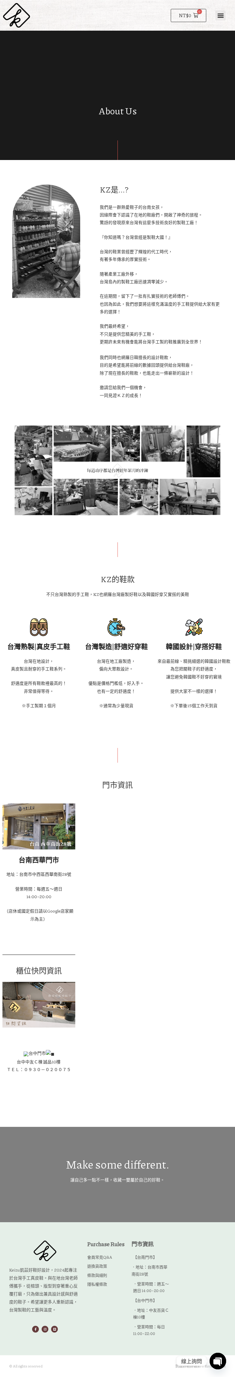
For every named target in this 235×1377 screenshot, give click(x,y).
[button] (220, 15)
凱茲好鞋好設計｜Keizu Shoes (200, 1366)
